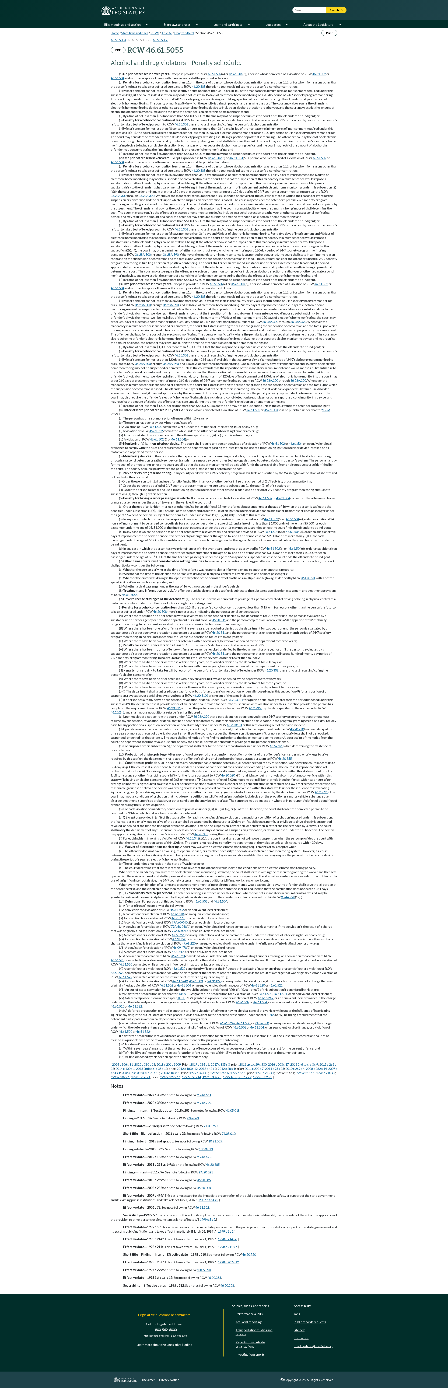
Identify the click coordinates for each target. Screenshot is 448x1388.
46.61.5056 (160, 40)
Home (115, 33)
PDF (118, 50)
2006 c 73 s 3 (130, 1073)
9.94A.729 (204, 1103)
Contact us (301, 1338)
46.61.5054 (118, 40)
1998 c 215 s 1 (264, 1073)
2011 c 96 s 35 (274, 1069)
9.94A (326, 410)
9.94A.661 (204, 1095)
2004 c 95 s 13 (149, 1073)
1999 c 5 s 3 (225, 1231)
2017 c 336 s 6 (199, 1064)
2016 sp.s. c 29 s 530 (253, 1064)
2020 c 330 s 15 (144, 1064)
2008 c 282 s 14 (316, 1069)
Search (334, 10)
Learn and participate (228, 24)
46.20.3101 (200, 695)
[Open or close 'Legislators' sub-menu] (287, 24)
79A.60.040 (179, 922)
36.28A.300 (118, 196)
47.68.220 (178, 935)
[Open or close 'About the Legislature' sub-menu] (339, 24)
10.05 (182, 994)
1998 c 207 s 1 (120, 1077)
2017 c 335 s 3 (220, 1064)
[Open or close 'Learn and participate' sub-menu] (249, 24)
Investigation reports (250, 1354)
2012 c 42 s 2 (207, 1069)
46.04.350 (308, 578)
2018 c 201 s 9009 (168, 1064)
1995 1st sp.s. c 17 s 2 (237, 1077)
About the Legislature (318, 24)
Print (329, 32)
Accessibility (302, 1306)
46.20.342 (192, 838)
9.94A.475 (204, 1157)
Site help (299, 1330)
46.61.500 (196, 981)
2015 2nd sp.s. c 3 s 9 (304, 1064)
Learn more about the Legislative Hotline (164, 1345)
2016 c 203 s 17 (278, 1064)
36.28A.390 (146, 196)
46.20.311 (219, 620)
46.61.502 (214, 74)
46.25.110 (178, 918)
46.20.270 (297, 729)
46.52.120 (276, 746)
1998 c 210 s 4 (325, 1073)
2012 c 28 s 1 (226, 1069)
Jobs (297, 1314)
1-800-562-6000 (164, 1330)
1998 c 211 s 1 (305, 1073)
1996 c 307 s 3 (211, 1077)
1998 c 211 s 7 (227, 1247)
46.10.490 (178, 952)
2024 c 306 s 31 (122, 1064)
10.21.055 (215, 1141)
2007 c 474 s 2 (208, 1200)
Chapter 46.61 (184, 33)
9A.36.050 (214, 981)
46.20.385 (201, 834)
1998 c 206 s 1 (140, 1077)
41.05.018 (233, 1110)
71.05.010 (228, 1133)
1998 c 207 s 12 (228, 1262)
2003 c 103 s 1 (170, 1073)
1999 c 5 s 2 (207, 1219)
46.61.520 (155, 427)
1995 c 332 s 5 (262, 1077)
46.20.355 (255, 708)
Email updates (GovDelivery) (313, 1346)
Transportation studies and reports (254, 1332)
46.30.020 (228, 775)
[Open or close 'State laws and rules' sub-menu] (197, 24)
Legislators (273, 24)
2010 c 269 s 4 (294, 1069)
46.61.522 (156, 431)
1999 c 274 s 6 (219, 1073)
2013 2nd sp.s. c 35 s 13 (151, 1069)
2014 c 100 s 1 (125, 1069)
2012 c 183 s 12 (187, 1069)
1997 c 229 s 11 (170, 1077)
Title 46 (167, 33)
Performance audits (249, 1314)
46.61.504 (236, 74)
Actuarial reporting (249, 1322)
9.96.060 (193, 1118)
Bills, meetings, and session (122, 24)
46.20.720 (321, 792)
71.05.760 (210, 1126)
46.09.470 (180, 947)
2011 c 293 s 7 (254, 1069)
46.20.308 (198, 86)
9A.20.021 (206, 1172)
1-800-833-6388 (179, 1335)
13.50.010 (206, 1149)
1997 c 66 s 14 (191, 1077)
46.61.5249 (180, 981)
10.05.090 (204, 1270)
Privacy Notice (169, 1380)
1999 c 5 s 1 (238, 1073)
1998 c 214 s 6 (227, 1239)
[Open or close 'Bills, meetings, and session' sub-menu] (147, 24)
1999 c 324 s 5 (198, 1073)
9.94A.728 (288, 897)
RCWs (154, 33)
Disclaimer (148, 1380)
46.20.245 (117, 712)
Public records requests (310, 1322)
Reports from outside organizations (250, 1344)
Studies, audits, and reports (250, 1306)
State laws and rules (177, 24)
